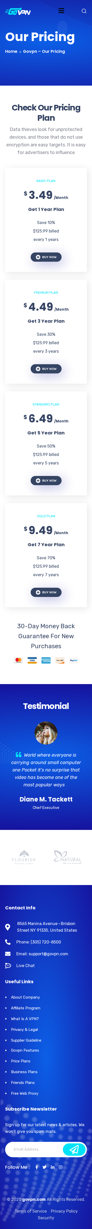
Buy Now (49, 257)
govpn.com (33, 1199)
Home (11, 51)
